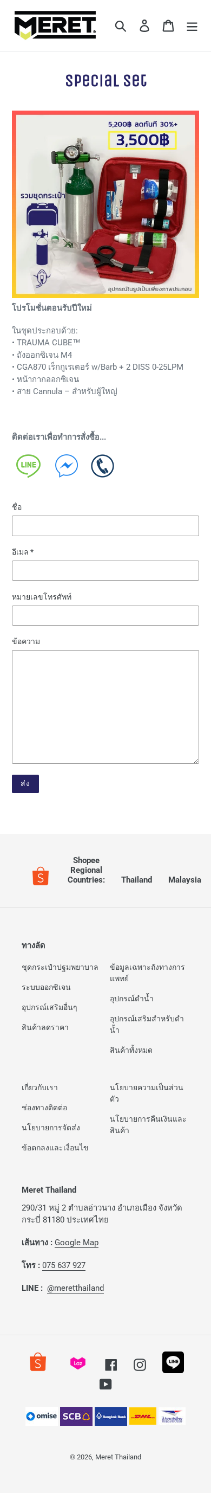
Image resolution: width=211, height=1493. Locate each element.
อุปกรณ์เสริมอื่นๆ (49, 1007)
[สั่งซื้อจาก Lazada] (78, 1370)
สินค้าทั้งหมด (131, 1050)
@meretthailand (75, 1288)
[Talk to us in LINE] (30, 468)
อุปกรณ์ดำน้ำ (132, 998)
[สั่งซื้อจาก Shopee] (38, 1370)
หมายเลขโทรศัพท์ (41, 597)
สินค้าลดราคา (45, 1027)
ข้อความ (26, 641)
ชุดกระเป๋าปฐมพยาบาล (60, 967)
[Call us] (102, 468)
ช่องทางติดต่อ (44, 1107)
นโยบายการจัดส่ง (51, 1127)
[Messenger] (67, 468)
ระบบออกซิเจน (46, 987)
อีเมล (23, 552)
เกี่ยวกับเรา (40, 1087)
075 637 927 (63, 1265)
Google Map (76, 1242)
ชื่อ (17, 507)
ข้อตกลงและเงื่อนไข (55, 1147)
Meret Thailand (118, 1457)
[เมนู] (192, 25)
